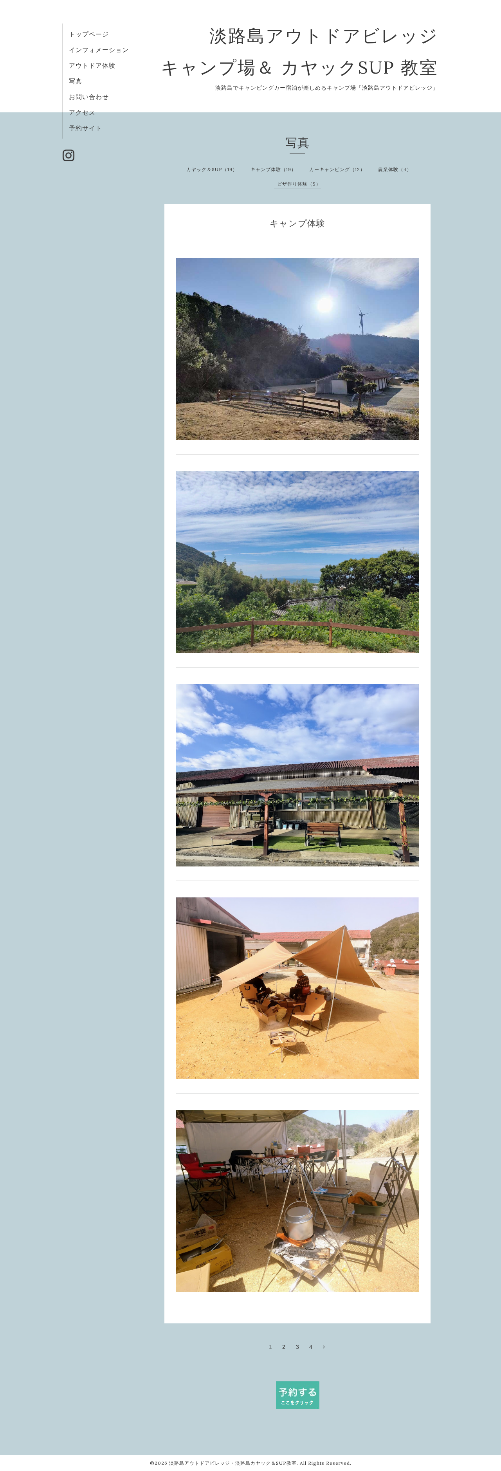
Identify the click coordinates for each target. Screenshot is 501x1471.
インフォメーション (99, 50)
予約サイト (85, 128)
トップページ (89, 34)
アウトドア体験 (92, 65)
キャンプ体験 (297, 223)
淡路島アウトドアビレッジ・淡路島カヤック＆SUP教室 (233, 1463)
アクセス (82, 112)
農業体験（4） (395, 169)
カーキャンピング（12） (337, 169)
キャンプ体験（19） (273, 169)
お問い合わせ (89, 97)
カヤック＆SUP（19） (212, 169)
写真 (75, 81)
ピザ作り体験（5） (299, 184)
